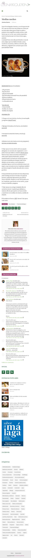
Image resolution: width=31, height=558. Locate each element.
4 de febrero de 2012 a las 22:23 (14, 346)
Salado (23, 519)
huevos (4, 488)
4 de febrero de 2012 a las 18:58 (14, 317)
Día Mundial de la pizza (8, 477)
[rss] (12, 372)
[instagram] (7, 372)
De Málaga (24, 474)
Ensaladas (5, 482)
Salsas (4, 522)
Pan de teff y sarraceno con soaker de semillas (19, 260)
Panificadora (21, 501)
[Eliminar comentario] (23, 288)
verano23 (5, 537)
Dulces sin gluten (23, 480)
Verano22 (22, 535)
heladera (15, 485)
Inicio (3, 16)
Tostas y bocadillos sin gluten (9, 532)
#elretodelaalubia (6, 466)
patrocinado (5, 506)
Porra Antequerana (15, 389)
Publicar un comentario (8, 362)
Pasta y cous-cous (6, 503)
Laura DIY (8, 348)
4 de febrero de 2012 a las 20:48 (14, 326)
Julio (23, 488)
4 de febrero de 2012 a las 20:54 (14, 337)
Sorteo (26, 524)
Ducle (11, 480)
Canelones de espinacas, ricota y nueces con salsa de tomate (18, 383)
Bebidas (21, 469)
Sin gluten (12, 524)
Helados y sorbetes (24, 485)
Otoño (12, 498)
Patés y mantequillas (17, 503)
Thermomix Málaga (9, 16)
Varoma (19, 532)
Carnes (4, 472)
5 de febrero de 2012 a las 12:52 (14, 351)
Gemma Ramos (6, 22)
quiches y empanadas (7, 516)
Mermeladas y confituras (8, 495)
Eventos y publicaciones (20, 482)
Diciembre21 (5, 480)
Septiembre (5, 524)
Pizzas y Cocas (6, 509)
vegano (24, 532)
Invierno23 (10, 488)
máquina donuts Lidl (19, 490)
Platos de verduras (15, 509)
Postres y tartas (6, 511)
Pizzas (22, 506)
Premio (12, 511)
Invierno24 (17, 488)
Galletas (4, 485)
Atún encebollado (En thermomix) (18, 396)
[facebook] (3, 372)
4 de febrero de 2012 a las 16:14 (14, 297)
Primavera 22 (5, 514)
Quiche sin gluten (14, 514)
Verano (15, 535)
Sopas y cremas (19, 524)
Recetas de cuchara (23, 516)
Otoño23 (23, 498)
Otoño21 (17, 498)
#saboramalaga (16, 466)
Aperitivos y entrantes (7, 469)
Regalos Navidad (16, 519)
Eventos (11, 482)
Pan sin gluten (6, 501)
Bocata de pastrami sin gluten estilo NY (19, 267)
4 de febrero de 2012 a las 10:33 (14, 288)
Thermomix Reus (6, 530)
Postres (22, 509)
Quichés (22, 514)
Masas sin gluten (6, 493)
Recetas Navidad (6, 519)
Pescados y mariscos (14, 506)
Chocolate (10, 472)
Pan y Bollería (12, 204)
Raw (15, 516)
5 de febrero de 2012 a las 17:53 (14, 360)
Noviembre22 (5, 498)
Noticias (23, 495)
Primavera (19, 511)
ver (11, 535)
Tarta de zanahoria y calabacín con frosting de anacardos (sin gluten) (19, 414)
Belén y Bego (9, 281)
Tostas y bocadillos (22, 530)
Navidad (18, 495)
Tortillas (14, 530)
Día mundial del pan (19, 477)
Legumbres (5, 490)
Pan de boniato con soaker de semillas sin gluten (19, 253)
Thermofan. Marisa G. (11, 291)
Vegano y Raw (6, 535)
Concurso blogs (17, 474)
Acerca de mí (18, 553)
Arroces (15, 469)
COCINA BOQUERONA (19, 555)
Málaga (11, 490)
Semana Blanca (11, 522)
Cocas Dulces (17, 472)
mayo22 (14, 493)
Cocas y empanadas (7, 474)
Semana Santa (20, 522)
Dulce (16, 480)
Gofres (9, 485)
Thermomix (5, 527)
